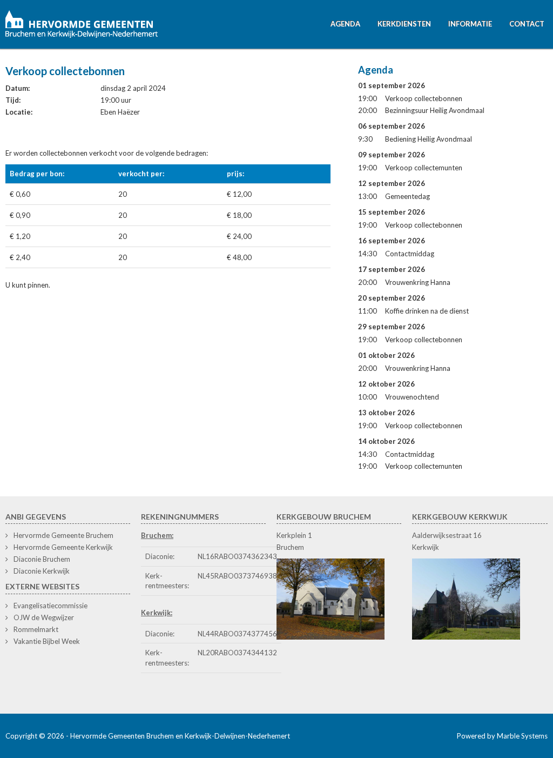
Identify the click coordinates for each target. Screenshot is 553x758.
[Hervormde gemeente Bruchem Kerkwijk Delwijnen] (82, 22)
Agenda (345, 23)
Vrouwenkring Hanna (417, 282)
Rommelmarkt (36, 629)
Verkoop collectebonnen (423, 98)
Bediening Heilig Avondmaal (428, 139)
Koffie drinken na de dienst (427, 311)
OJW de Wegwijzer (44, 617)
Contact (526, 23)
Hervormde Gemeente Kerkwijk (63, 547)
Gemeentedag (407, 196)
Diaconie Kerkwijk (42, 571)
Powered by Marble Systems (502, 736)
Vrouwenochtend (412, 397)
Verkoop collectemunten (423, 167)
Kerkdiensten (404, 23)
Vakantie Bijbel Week (47, 641)
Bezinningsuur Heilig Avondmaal (434, 110)
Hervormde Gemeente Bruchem (63, 535)
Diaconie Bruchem (42, 559)
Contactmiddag (409, 253)
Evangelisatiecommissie (50, 605)
